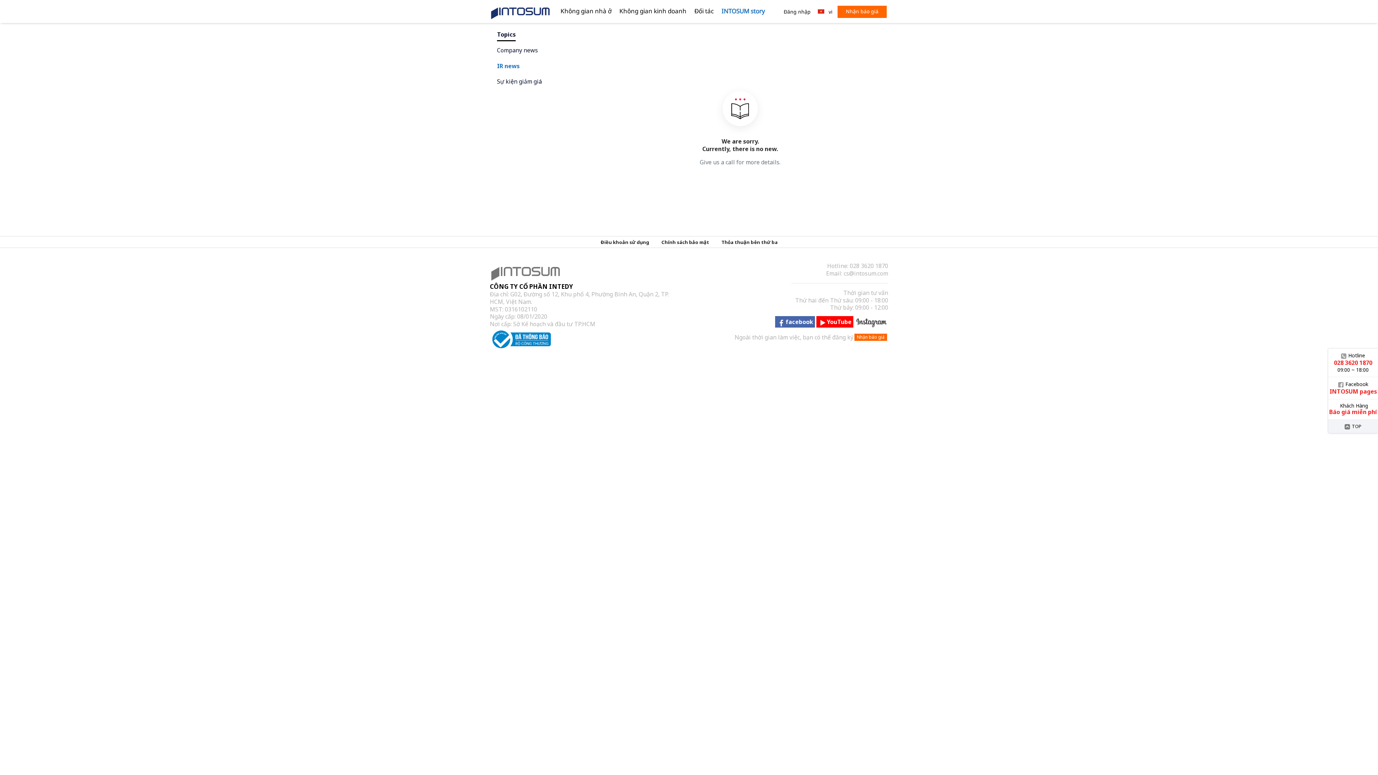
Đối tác (704, 11)
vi (831, 11)
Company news (517, 50)
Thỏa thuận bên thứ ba (749, 242)
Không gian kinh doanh (652, 11)
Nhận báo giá (862, 11)
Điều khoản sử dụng (625, 242)
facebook (799, 322)
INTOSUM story (743, 11)
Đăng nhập (797, 11)
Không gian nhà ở (586, 11)
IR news (508, 66)
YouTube (839, 322)
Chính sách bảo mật (685, 242)
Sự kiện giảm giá (519, 81)
